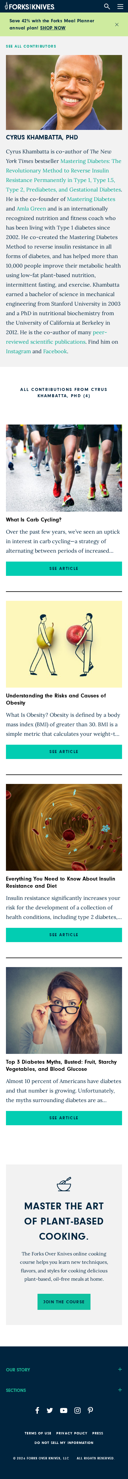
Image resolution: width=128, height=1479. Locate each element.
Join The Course (64, 1302)
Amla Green (30, 208)
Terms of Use (38, 1433)
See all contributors (31, 46)
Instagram (18, 351)
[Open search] (107, 7)
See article (63, 569)
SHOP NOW (52, 28)
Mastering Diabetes (90, 199)
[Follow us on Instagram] (77, 1410)
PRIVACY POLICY (72, 1433)
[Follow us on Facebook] (37, 1410)
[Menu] (119, 5)
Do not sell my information (64, 1443)
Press (97, 1433)
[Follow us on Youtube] (63, 1410)
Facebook (54, 351)
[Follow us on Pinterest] (90, 1410)
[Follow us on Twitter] (49, 1410)
